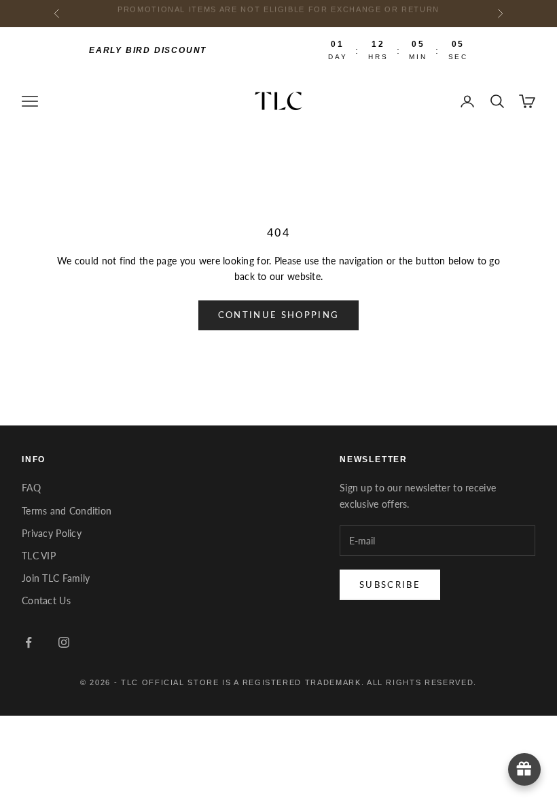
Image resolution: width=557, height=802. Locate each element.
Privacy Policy (52, 533)
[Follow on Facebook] (28, 642)
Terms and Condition (66, 511)
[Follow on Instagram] (64, 642)
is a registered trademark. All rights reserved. (349, 682)
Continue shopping (279, 314)
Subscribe (389, 584)
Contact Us (46, 600)
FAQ (31, 487)
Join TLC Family (56, 578)
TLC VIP (39, 555)
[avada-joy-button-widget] (524, 769)
